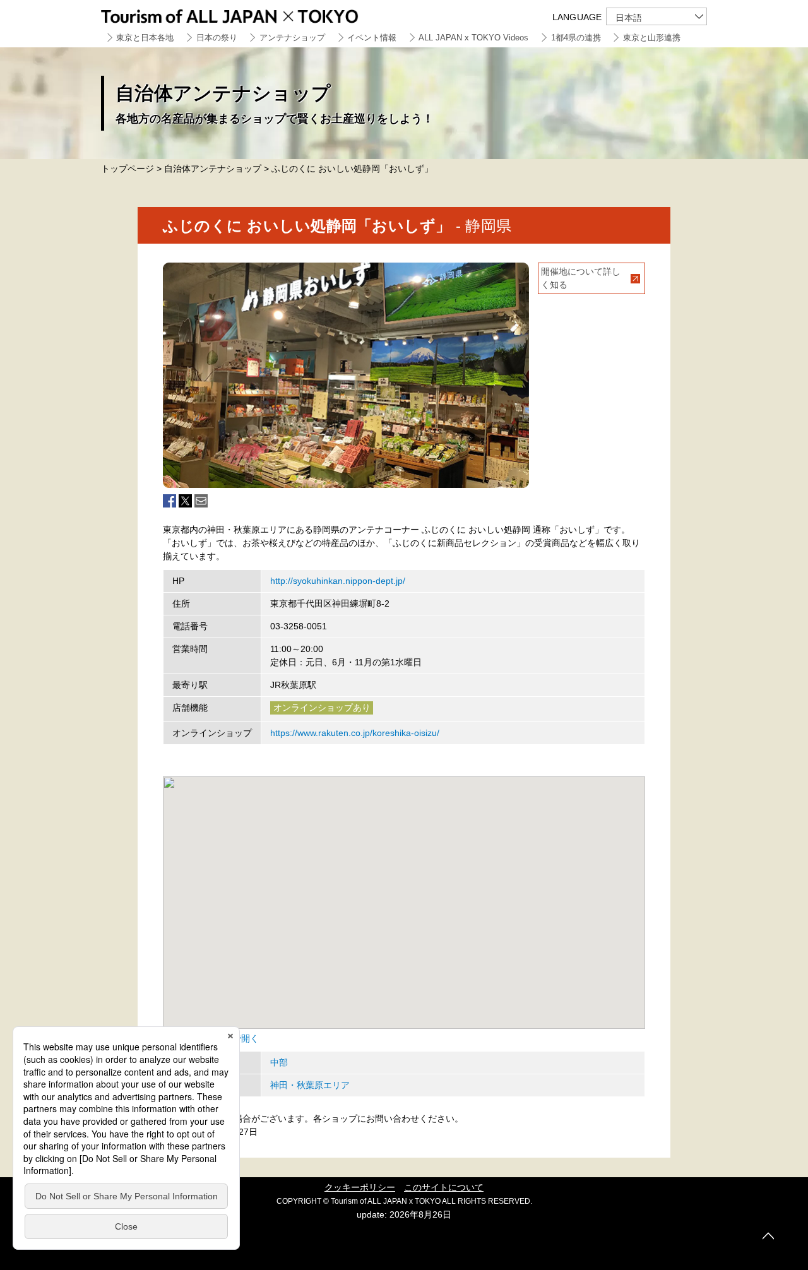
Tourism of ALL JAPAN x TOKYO (259, 14)
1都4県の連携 (576, 37)
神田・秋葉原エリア (310, 1085)
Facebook (169, 500)
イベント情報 (371, 37)
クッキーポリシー (359, 1187)
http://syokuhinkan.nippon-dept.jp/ (337, 581)
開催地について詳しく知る (581, 278)
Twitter (185, 500)
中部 (279, 1062)
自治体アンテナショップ (212, 168)
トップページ (127, 168)
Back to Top (768, 1236)
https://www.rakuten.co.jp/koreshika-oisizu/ (354, 733)
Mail (201, 500)
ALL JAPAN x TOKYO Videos (473, 37)
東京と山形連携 (651, 37)
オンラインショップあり (322, 708)
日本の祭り (216, 37)
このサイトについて (444, 1187)
